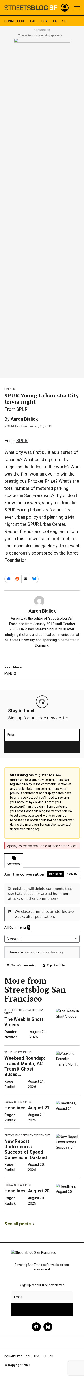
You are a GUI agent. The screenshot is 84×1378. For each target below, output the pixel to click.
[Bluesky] (47, 1326)
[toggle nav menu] (77, 7)
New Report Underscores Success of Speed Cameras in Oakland (25, 1149)
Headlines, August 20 (26, 1191)
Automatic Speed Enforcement (27, 1135)
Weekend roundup (17, 1052)
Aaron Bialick (24, 419)
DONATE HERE (14, 21)
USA (44, 21)
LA (55, 21)
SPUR (22, 440)
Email (11, 735)
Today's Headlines (17, 1102)
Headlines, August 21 (26, 1107)
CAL (33, 21)
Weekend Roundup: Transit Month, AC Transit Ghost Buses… (24, 1066)
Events (9, 389)
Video (8, 1013)
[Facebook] (36, 1326)
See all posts (17, 1224)
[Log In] (65, 8)
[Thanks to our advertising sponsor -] (42, 206)
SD (64, 21)
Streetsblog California (25, 1010)
